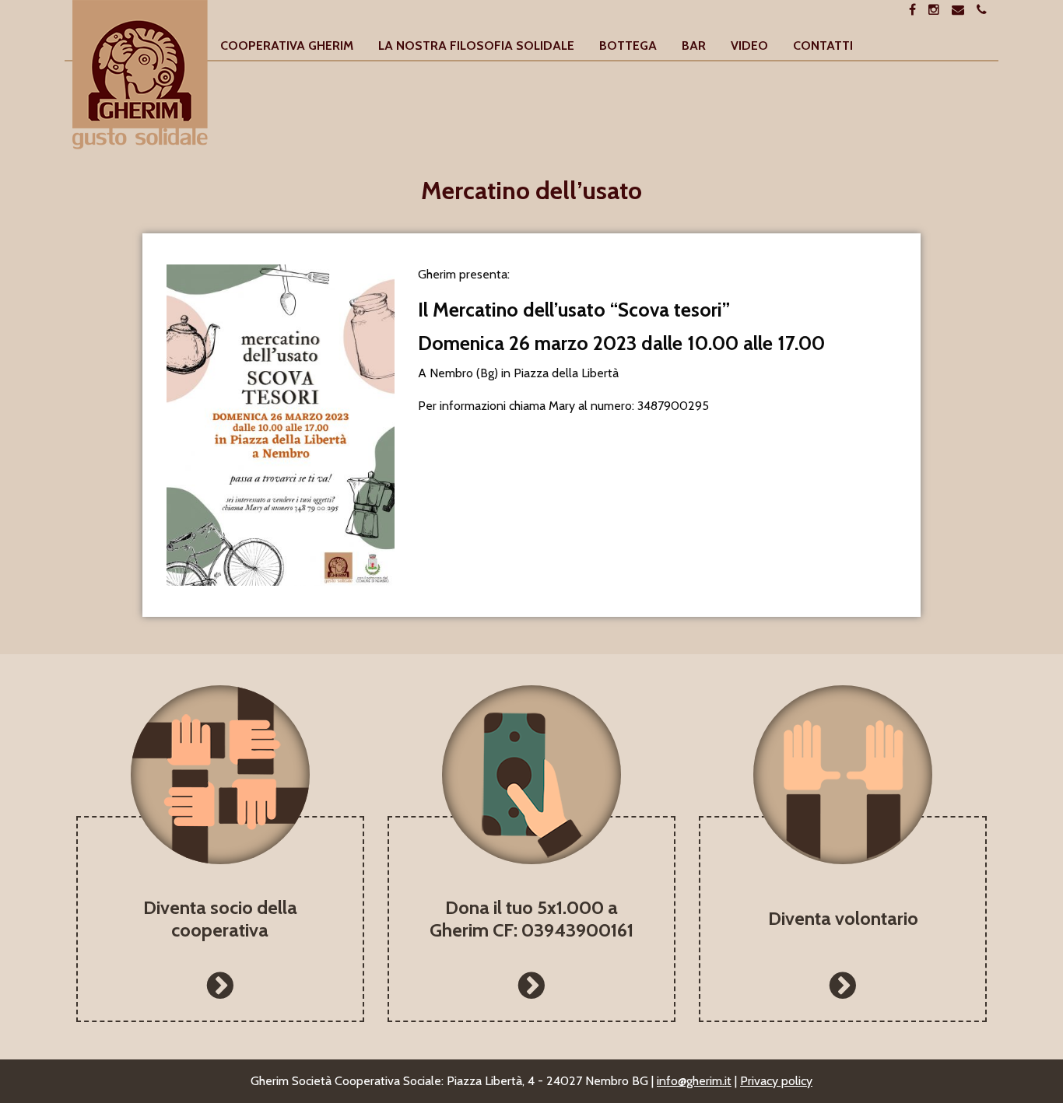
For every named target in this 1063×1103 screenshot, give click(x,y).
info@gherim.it (694, 1080)
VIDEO (749, 46)
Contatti (823, 46)
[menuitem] (287, 46)
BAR (694, 46)
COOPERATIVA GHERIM (286, 46)
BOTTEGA (628, 46)
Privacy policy (776, 1080)
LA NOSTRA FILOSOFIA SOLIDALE (476, 46)
